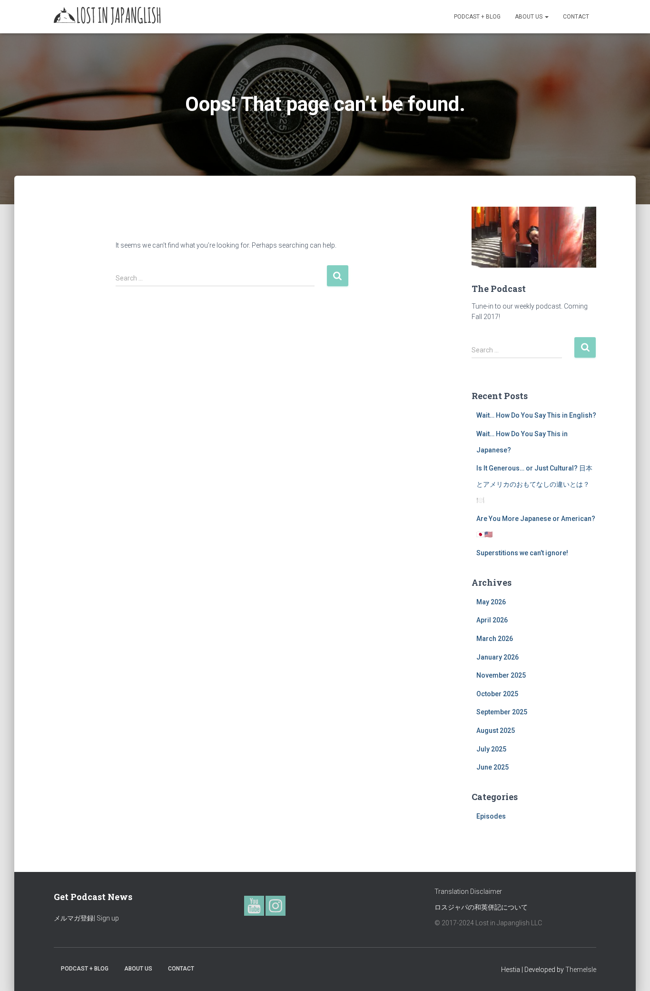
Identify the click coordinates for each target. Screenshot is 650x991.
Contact (576, 16)
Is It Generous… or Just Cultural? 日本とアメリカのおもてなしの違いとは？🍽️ (534, 484)
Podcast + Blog (477, 16)
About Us (529, 16)
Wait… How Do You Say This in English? (536, 415)
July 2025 (491, 749)
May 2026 (491, 602)
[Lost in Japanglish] (107, 17)
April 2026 (492, 620)
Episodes (491, 816)
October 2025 (497, 694)
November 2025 (501, 675)
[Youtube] (254, 906)
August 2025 (495, 730)
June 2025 (492, 767)
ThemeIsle (580, 969)
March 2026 (494, 638)
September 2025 (501, 712)
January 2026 (497, 657)
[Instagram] (276, 906)
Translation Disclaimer (468, 891)
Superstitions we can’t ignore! (522, 553)
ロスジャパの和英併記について (481, 907)
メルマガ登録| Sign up (86, 918)
